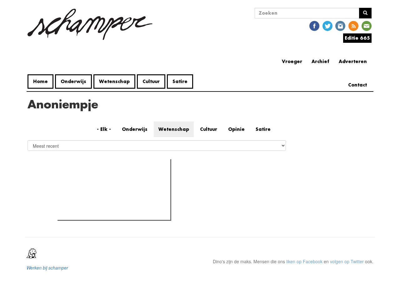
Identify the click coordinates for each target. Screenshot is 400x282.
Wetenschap (114, 81)
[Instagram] (340, 25)
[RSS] (353, 25)
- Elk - (104, 129)
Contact (357, 85)
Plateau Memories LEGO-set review (105, 213)
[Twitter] (327, 25)
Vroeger (292, 61)
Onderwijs (73, 81)
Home (40, 81)
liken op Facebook (304, 261)
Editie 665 (357, 38)
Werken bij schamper (47, 268)
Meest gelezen (78, 178)
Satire (180, 81)
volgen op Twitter (347, 261)
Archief (320, 61)
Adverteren (353, 61)
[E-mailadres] (367, 25)
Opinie (236, 129)
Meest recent (114, 178)
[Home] (92, 24)
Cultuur (151, 81)
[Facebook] (314, 25)
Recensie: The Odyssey (93, 191)
